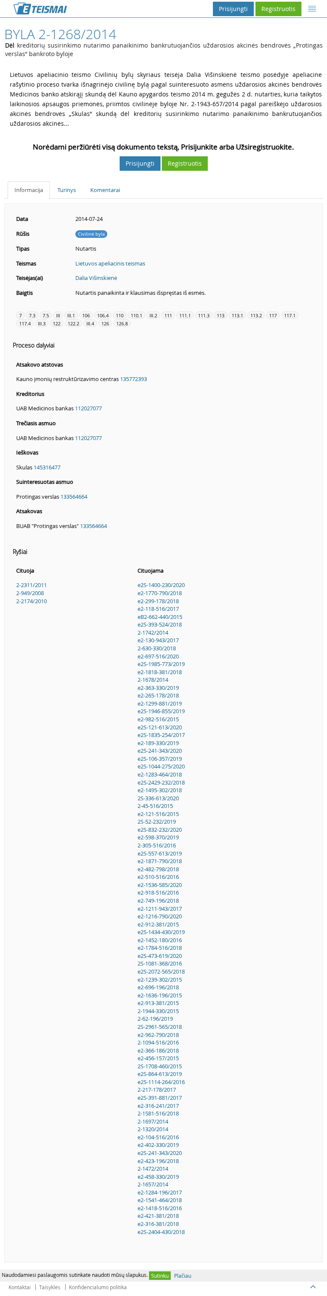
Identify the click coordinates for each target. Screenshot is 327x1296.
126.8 (122, 323)
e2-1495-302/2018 (160, 790)
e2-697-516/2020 (158, 656)
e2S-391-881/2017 (160, 1097)
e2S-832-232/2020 (160, 829)
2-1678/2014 (153, 679)
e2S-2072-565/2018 (161, 971)
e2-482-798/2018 (158, 869)
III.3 (42, 323)
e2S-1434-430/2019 (161, 932)
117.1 (289, 315)
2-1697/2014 (153, 1121)
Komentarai (105, 190)
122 (56, 323)
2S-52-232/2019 (157, 821)
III (58, 315)
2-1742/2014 (153, 632)
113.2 (256, 315)
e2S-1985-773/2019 (161, 664)
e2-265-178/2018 (158, 695)
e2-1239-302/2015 (160, 979)
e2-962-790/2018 (158, 1035)
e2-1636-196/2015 (160, 995)
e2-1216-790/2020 (160, 916)
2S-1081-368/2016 (160, 963)
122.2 (73, 323)
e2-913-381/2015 (158, 1003)
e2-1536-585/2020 (160, 885)
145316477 (47, 467)
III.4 (90, 323)
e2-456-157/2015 (158, 1058)
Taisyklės (49, 1287)
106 (86, 315)
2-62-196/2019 (155, 1018)
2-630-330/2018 (157, 648)
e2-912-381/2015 (158, 924)
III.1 (71, 315)
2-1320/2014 (153, 1129)
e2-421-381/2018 (158, 1216)
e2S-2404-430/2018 (161, 1232)
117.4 (25, 323)
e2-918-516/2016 (158, 892)
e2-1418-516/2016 (160, 1208)
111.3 (203, 315)
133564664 (73, 496)
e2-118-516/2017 (158, 609)
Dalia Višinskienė (96, 278)
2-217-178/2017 (157, 1089)
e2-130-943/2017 (158, 640)
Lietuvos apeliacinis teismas (110, 263)
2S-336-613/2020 (158, 798)
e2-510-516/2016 (158, 877)
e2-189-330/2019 (158, 743)
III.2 (153, 315)
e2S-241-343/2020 (160, 750)
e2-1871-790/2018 (160, 861)
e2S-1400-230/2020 (161, 585)
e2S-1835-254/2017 (161, 735)
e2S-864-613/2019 (160, 1074)
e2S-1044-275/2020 (161, 766)
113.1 (237, 315)
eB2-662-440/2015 (160, 617)
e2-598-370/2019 (158, 837)
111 (168, 315)
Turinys (66, 190)
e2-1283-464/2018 (160, 774)
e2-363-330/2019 (158, 688)
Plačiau (182, 1275)
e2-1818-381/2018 (160, 672)
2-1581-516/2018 (158, 1113)
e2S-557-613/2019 (160, 853)
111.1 (185, 315)
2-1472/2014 (153, 1168)
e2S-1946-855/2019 (161, 711)
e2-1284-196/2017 (160, 1192)
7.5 (46, 315)
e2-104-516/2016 (158, 1137)
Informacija (28, 190)
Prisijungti (233, 9)
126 (105, 323)
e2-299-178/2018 (158, 601)
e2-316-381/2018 (158, 1224)
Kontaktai (20, 1287)
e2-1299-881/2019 (160, 703)
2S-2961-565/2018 (160, 1027)
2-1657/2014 (153, 1184)
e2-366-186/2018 (158, 1050)
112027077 (88, 408)
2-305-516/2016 (157, 845)
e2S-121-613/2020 (160, 727)
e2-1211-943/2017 (160, 908)
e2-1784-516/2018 (160, 948)
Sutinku (160, 1275)
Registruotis (278, 9)
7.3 (32, 315)
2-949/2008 (30, 593)
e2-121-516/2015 (158, 814)
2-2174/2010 (31, 601)
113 (220, 315)
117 (273, 315)
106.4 (103, 315)
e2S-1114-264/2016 (161, 1082)
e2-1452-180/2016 (160, 940)
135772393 (133, 379)
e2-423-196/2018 (158, 1161)
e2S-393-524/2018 (160, 624)
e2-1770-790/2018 (160, 593)
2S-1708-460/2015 (160, 1066)
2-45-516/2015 (155, 806)
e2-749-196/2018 (158, 900)
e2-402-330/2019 (158, 1145)
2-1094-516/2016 (158, 1042)
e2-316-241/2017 (158, 1106)
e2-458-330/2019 (158, 1176)
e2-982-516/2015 (158, 719)
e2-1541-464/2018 (160, 1200)
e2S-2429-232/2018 (161, 782)
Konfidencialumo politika (98, 1287)
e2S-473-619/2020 (160, 956)
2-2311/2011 (31, 585)
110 (119, 315)
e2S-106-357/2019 (160, 758)
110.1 (136, 315)
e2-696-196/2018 (158, 987)
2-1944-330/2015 (158, 1011)
